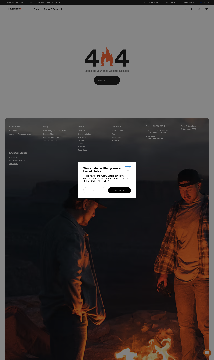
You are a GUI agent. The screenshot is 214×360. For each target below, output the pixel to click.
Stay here (95, 190)
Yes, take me (119, 190)
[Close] (128, 169)
